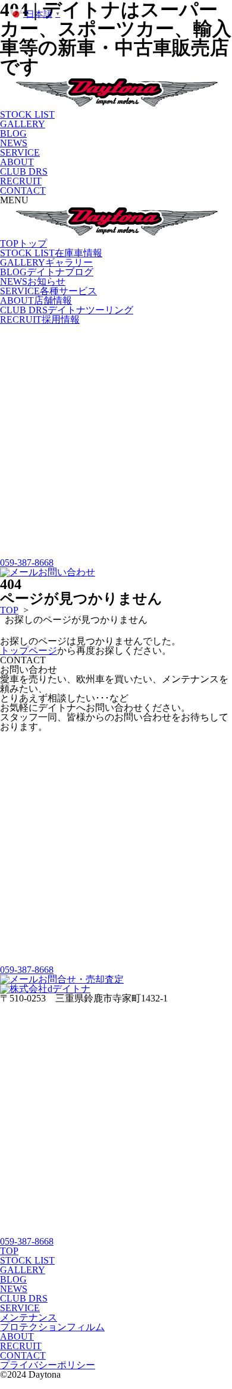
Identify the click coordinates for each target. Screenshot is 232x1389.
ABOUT (17, 162)
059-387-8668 (27, 563)
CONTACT (23, 190)
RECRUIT (21, 181)
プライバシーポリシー (47, 1365)
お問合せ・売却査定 (81, 979)
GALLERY (22, 124)
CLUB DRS (24, 171)
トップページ (28, 650)
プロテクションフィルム (52, 1327)
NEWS (13, 143)
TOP (23, 243)
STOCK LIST (27, 114)
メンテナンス (28, 1317)
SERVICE (20, 152)
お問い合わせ (66, 572)
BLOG (13, 133)
